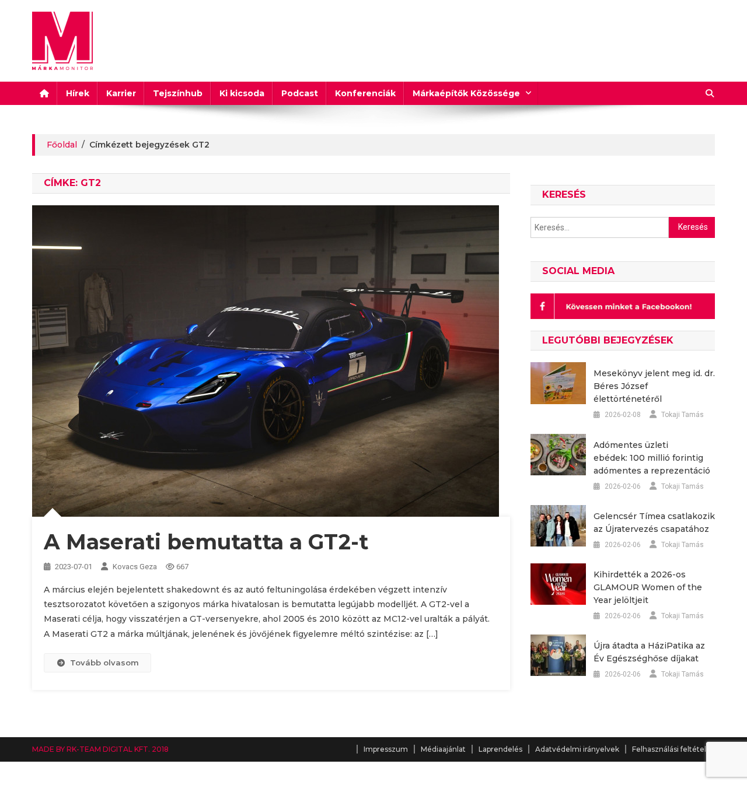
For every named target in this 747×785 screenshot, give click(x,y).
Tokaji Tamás (682, 415)
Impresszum (386, 749)
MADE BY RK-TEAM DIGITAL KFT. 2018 (100, 749)
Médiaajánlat (443, 749)
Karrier (121, 93)
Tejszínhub (178, 93)
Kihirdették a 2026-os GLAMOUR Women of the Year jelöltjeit (648, 587)
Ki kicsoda (241, 93)
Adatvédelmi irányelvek (577, 749)
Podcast (299, 93)
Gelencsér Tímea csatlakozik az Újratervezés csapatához (654, 522)
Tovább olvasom (104, 662)
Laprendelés (500, 749)
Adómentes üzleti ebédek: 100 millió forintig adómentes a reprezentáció (652, 458)
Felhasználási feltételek (673, 749)
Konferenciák (365, 93)
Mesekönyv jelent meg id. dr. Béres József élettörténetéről (654, 386)
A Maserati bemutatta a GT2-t (206, 542)
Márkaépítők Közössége (466, 93)
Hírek (77, 93)
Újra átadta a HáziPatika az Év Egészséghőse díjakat (649, 652)
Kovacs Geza (135, 566)
